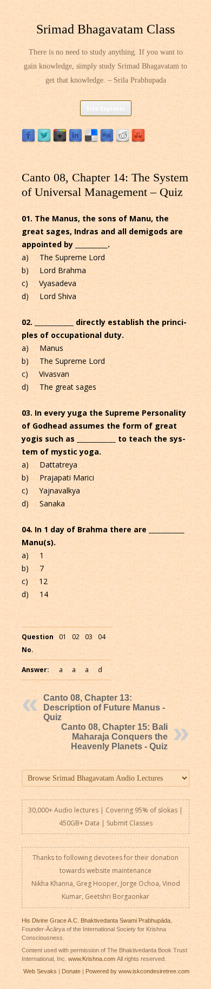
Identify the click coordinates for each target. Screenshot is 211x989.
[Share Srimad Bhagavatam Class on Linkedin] (75, 139)
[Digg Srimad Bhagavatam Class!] (107, 139)
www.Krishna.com (91, 959)
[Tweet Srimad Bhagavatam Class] (44, 139)
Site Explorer (106, 108)
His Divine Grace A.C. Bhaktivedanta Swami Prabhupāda (96, 920)
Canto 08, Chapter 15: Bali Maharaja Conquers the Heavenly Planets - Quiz (114, 736)
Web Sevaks (40, 971)
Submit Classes (130, 823)
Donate (71, 971)
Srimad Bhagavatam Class (105, 29)
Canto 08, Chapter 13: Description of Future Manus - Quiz (104, 707)
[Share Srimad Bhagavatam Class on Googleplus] (60, 139)
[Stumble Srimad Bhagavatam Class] (138, 139)
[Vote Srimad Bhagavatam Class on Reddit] (122, 139)
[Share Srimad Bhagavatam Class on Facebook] (28, 139)
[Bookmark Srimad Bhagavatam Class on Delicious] (91, 139)
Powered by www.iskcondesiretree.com (137, 971)
